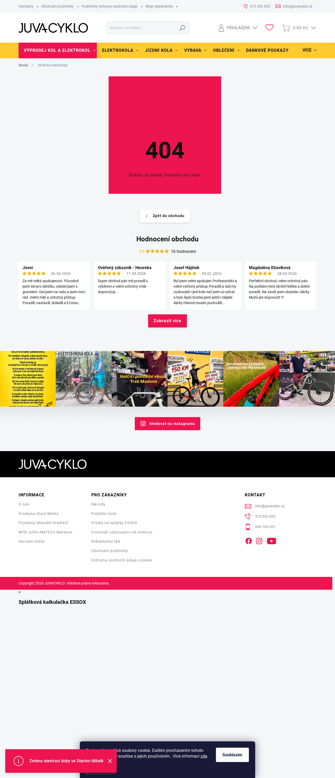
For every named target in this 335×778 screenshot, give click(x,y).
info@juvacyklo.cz (270, 506)
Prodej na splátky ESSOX (114, 523)
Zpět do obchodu (169, 216)
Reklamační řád (105, 541)
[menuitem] (58, 50)
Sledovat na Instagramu (172, 424)
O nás (24, 504)
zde (203, 756)
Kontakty (26, 6)
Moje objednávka (159, 6)
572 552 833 (265, 516)
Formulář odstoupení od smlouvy (122, 532)
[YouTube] (271, 540)
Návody (98, 504)
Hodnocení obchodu (167, 239)
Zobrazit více (167, 320)
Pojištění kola (103, 514)
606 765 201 (265, 527)
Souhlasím (232, 754)
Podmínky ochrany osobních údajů (110, 6)
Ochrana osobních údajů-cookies (121, 560)
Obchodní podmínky (57, 6)
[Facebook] (249, 540)
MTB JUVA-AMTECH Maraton (45, 532)
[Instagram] (259, 540)
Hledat (182, 28)
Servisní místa (32, 541)
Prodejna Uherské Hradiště (43, 523)
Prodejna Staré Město (39, 514)
